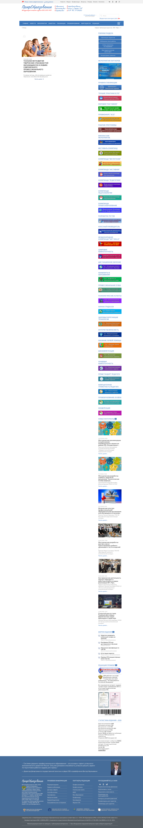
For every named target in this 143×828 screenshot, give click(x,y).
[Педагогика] (109, 185)
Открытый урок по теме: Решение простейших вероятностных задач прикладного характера (107, 616)
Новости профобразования (108, 640)
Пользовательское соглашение (56, 802)
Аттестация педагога (107, 653)
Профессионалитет (78, 784)
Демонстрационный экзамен (109, 651)
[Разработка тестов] (109, 220)
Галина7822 (102, 750)
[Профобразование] (109, 87)
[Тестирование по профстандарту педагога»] (109, 379)
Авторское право (52, 797)
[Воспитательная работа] (109, 142)
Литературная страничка (108, 55)
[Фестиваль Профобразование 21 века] (109, 402)
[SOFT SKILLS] (109, 243)
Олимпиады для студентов (106, 803)
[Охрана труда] (109, 311)
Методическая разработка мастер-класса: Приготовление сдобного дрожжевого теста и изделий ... (109, 545)
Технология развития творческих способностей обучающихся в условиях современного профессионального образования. (36, 66)
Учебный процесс (105, 645)
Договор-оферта (52, 789)
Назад (24, 27)
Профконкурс (77, 797)
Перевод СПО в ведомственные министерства (110, 657)
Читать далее (38, 79)
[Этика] (109, 290)
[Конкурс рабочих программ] (109, 119)
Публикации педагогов (108, 37)
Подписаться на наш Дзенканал (107, 786)
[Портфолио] (109, 355)
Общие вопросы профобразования (110, 654)
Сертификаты (51, 795)
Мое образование (78, 795)
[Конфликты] (109, 279)
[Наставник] (109, 108)
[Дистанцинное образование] (109, 256)
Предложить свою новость (106, 792)
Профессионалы (78, 787)
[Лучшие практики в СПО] (109, 98)
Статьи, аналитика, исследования (107, 45)
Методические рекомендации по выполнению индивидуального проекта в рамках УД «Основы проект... (109, 442)
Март (117, 27)
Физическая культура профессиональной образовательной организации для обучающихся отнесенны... (109, 510)
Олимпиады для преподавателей (103, 795)
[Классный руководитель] (109, 231)
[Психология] (109, 300)
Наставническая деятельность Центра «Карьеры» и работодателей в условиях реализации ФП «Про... (109, 580)
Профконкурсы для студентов (107, 801)
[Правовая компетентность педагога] (109, 368)
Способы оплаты (52, 792)
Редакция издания (52, 784)
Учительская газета (78, 789)
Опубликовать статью (104, 789)
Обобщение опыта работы (108, 41)
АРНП (74, 792)
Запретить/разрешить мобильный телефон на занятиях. (108, 636)
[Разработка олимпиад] (109, 153)
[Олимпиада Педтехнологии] (109, 197)
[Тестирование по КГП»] (109, 391)
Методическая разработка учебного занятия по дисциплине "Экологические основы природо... (108, 478)
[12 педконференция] (109, 413)
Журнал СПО (76, 802)
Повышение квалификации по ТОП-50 (110, 648)
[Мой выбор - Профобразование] (109, 129)
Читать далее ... (103, 453)
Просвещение (77, 800)
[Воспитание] (109, 163)
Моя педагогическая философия (108, 50)
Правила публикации (53, 787)
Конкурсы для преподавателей (107, 798)
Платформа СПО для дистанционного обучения (109, 643)
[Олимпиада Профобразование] (109, 210)
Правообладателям (53, 800)
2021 (114, 27)
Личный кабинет (90, 15)
